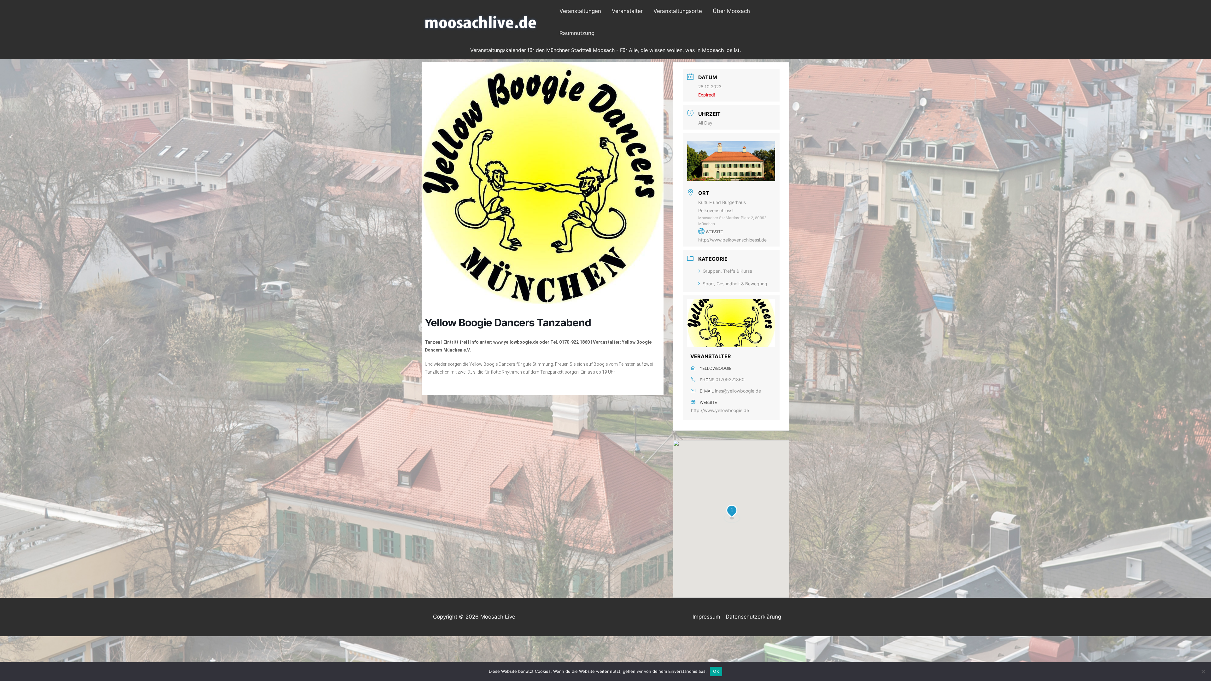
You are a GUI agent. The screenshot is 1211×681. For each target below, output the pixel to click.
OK (716, 671)
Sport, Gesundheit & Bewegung (735, 283)
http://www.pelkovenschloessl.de (732, 239)
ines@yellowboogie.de (738, 390)
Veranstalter (627, 11)
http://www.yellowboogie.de (720, 410)
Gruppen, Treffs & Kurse (727, 271)
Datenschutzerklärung (753, 617)
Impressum (706, 617)
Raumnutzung (576, 33)
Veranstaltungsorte (677, 11)
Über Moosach (731, 11)
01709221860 (730, 379)
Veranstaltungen (580, 11)
